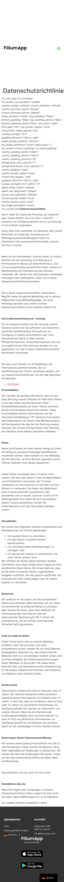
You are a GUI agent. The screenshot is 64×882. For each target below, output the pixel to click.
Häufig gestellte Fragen (16, 830)
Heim (6, 826)
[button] (58, 48)
